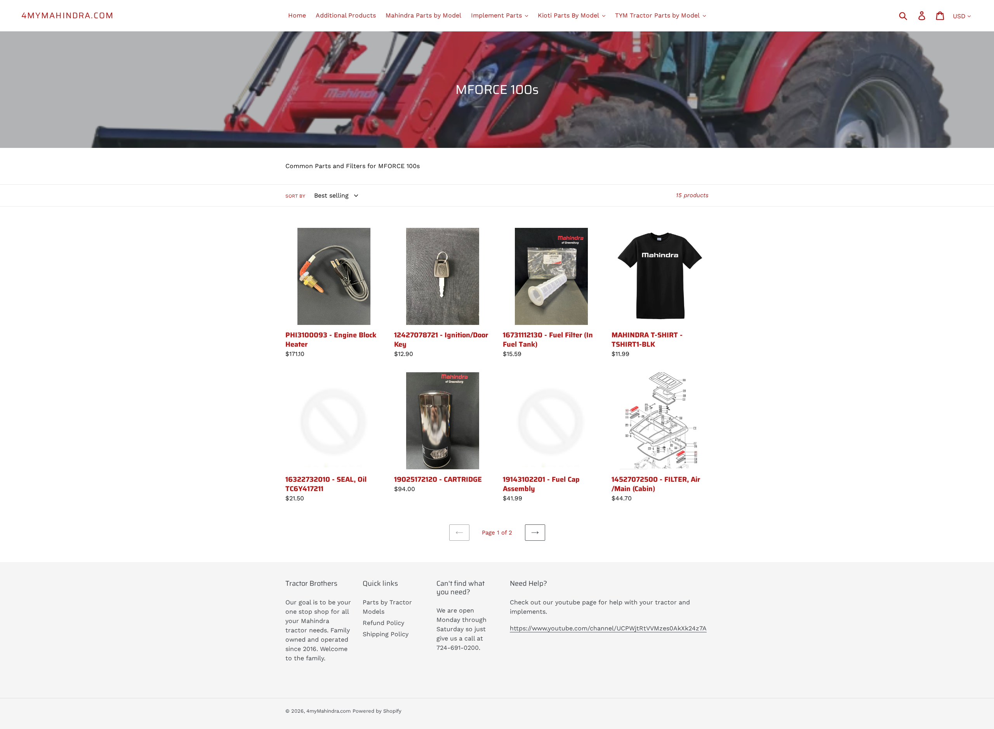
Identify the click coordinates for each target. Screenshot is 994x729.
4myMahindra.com (67, 15)
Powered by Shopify (377, 711)
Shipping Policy (385, 634)
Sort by (295, 196)
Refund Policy (383, 623)
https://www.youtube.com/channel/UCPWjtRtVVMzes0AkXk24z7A (608, 628)
